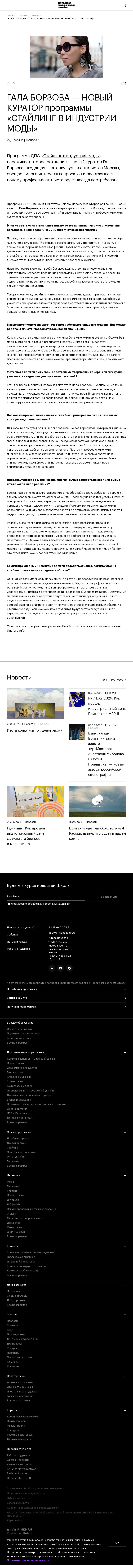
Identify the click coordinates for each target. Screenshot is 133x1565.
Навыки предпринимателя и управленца (31, 1209)
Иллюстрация (15, 1063)
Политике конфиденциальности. (28, 1560)
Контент (12, 1191)
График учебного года (20, 1396)
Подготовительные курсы (23, 1033)
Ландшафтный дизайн (20, 1118)
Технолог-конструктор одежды (26, 1266)
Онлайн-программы (19, 1132)
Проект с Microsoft (19, 1478)
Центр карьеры (16, 1421)
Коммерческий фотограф (23, 1270)
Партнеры (13, 1353)
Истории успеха (17, 941)
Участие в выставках (20, 1434)
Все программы (17, 1042)
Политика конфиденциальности (26, 1493)
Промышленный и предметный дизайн (30, 1090)
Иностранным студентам (22, 1391)
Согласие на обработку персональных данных (35, 1488)
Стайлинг (12, 1147)
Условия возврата (18, 1503)
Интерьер (13, 1200)
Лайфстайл (13, 1204)
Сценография (15, 1081)
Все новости (118, 679)
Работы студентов (18, 949)
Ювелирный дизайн (19, 1077)
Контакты (13, 1366)
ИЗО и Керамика (17, 1113)
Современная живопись (21, 1152)
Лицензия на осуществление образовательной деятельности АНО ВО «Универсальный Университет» (60, 1514)
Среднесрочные (17, 1109)
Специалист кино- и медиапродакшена (30, 1252)
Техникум (13, 1246)
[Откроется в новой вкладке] (51, 968)
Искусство (13, 1223)
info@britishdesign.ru (62, 933)
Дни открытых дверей (20, 927)
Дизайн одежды (16, 1143)
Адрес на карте (58, 938)
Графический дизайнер (21, 1257)
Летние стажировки (19, 1439)
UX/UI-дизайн (15, 1156)
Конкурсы (13, 1430)
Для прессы (14, 1343)
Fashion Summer (17, 1473)
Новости (36, 15)
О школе (23, 15)
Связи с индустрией (19, 1357)
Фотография (14, 1227)
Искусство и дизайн (19, 1029)
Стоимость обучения (20, 1387)
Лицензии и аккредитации (22, 1339)
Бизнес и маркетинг (19, 1038)
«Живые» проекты (18, 1460)
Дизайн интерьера (18, 1138)
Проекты (43, 724)
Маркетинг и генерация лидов (25, 1218)
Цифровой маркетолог (21, 1261)
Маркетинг (13, 1161)
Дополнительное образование (25, 1052)
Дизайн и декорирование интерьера (29, 1095)
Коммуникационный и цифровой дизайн (31, 1059)
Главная (11, 15)
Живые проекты (16, 1426)
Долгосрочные (16, 1300)
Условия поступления (20, 1382)
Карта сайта (14, 1520)
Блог (105, 679)
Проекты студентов (19, 1449)
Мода (10, 1182)
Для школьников (16, 1285)
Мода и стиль (15, 1072)
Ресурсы (12, 1348)
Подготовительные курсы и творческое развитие (37, 1104)
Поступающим (16, 1376)
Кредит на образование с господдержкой (33, 1508)
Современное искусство (22, 1068)
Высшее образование (20, 1022)
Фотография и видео (20, 1086)
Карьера (12, 1410)
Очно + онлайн (16, 1232)
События (12, 934)
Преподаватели (16, 1334)
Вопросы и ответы (18, 1400)
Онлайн (11, 1213)
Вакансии (12, 1362)
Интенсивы (13, 1175)
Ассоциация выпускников (22, 1416)
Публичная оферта (18, 1498)
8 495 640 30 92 (58, 927)
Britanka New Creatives (21, 1469)
